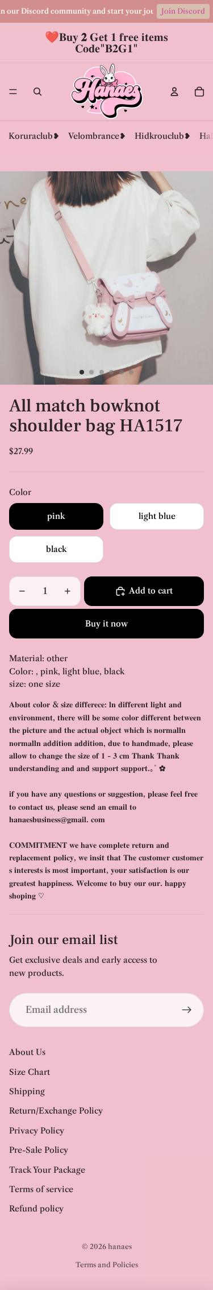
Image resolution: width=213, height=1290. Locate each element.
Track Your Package (47, 1170)
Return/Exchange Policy (56, 1111)
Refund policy (36, 1209)
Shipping (27, 1091)
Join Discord (183, 11)
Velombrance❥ (97, 136)
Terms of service (41, 1189)
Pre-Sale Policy (38, 1150)
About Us (27, 1052)
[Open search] (37, 91)
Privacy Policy (36, 1131)
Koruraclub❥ (34, 136)
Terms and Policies (107, 1264)
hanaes (120, 1246)
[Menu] (13, 92)
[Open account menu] (174, 91)
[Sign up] (187, 1010)
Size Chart (29, 1072)
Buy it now (106, 624)
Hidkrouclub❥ (163, 136)
